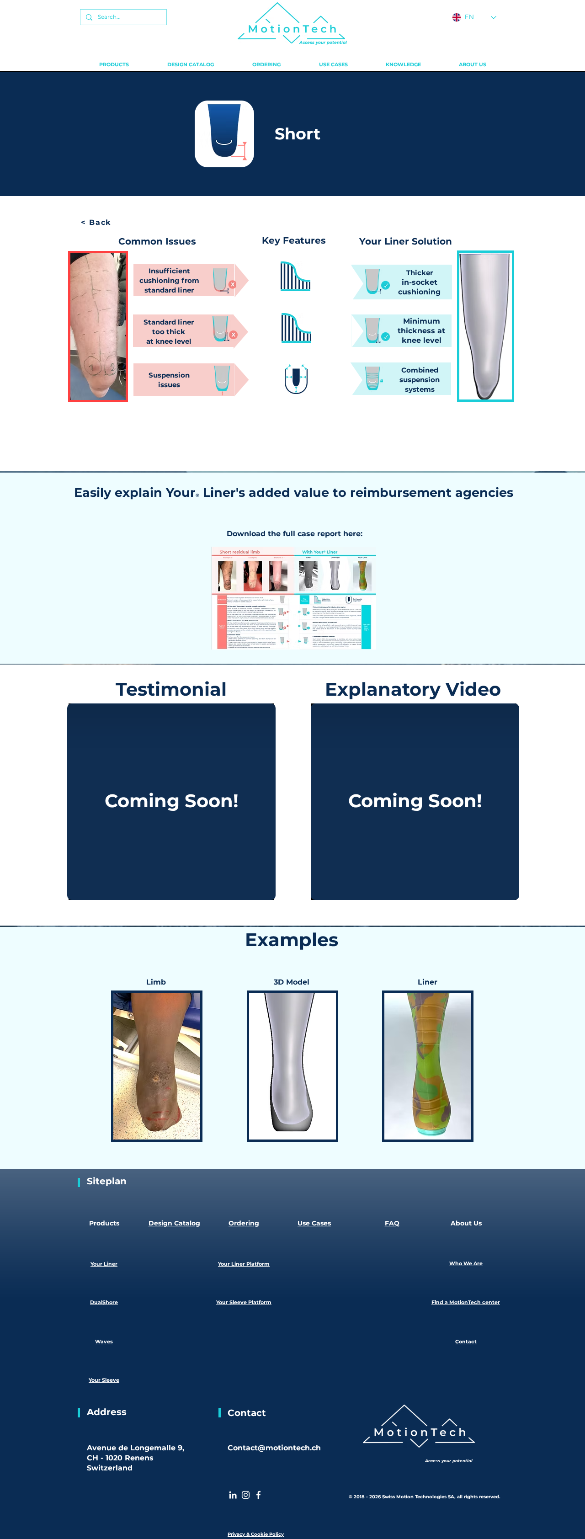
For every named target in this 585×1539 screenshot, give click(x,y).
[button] (114, 64)
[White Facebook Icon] (258, 1495)
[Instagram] (245, 1495)
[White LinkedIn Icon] (233, 1495)
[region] (296, 277)
